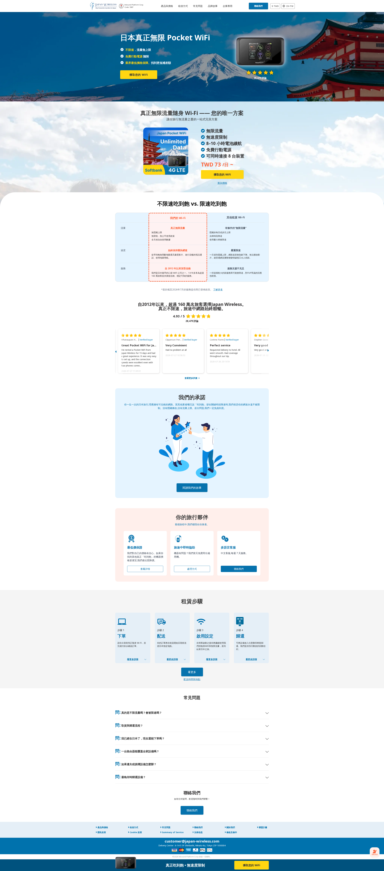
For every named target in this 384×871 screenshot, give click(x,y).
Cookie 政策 (136, 832)
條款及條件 (231, 832)
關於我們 (230, 827)
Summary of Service (173, 832)
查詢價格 (222, 183)
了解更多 (218, 289)
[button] (119, 351)
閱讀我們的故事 (192, 487)
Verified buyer (146, 339)
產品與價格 (103, 827)
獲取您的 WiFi (138, 74)
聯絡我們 (258, 5)
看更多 (192, 672)
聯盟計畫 (263, 827)
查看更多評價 (191, 378)
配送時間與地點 (192, 679)
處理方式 (192, 569)
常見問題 (166, 827)
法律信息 (198, 832)
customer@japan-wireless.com (192, 841)
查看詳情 (145, 569)
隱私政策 (102, 832)
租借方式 (134, 827)
